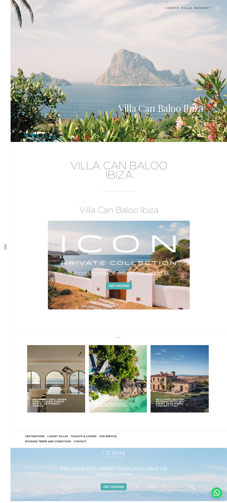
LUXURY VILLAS (57, 436)
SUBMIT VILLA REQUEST (188, 8)
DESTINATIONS (35, 436)
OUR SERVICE (108, 436)
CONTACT (80, 441)
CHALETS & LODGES (83, 436)
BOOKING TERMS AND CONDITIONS (48, 441)
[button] (216, 492)
